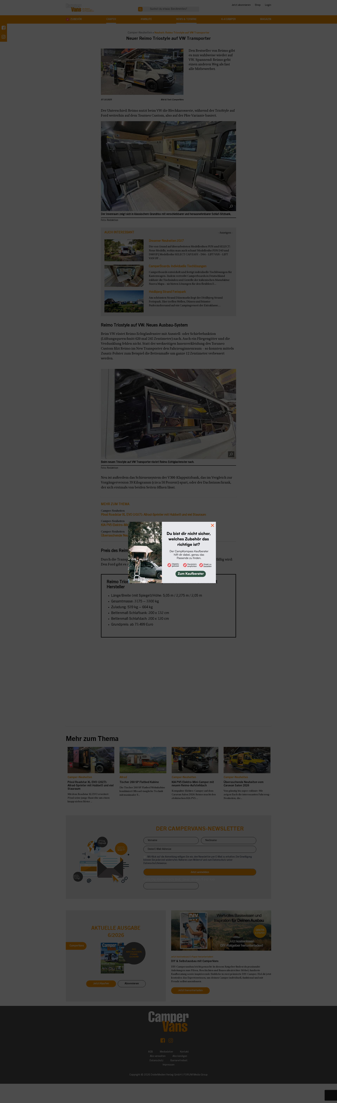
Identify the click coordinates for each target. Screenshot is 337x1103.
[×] (168, 551)
